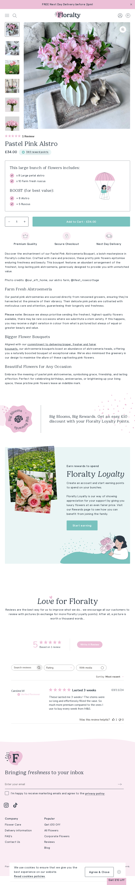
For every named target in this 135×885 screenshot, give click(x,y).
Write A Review (89, 644)
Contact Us (12, 841)
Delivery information (18, 830)
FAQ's (8, 836)
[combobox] (59, 668)
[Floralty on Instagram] (6, 805)
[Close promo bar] (131, 4)
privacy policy (95, 793)
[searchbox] (23, 667)
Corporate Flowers (57, 836)
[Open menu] (7, 15)
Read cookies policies (29, 876)
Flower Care (13, 824)
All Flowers (51, 830)
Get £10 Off (52, 824)
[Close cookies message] (119, 872)
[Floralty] (67, 15)
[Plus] (24, 221)
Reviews (49, 841)
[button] (14, 15)
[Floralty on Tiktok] (15, 805)
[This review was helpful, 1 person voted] (113, 720)
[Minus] (9, 221)
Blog (47, 847)
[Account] (120, 15)
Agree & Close (99, 872)
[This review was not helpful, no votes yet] (120, 720)
